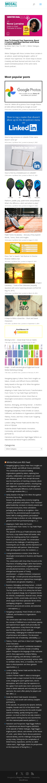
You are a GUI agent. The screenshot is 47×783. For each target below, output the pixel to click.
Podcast (7, 48)
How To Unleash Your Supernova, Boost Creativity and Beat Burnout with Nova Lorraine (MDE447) (22, 42)
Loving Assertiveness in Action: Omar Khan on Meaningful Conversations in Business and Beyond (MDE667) (23, 398)
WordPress (23, 780)
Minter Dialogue (33, 46)
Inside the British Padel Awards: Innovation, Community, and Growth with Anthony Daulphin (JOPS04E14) (21, 431)
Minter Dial (11, 46)
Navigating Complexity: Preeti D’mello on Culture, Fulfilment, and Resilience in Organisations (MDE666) (23, 614)
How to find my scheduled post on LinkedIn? (20, 173)
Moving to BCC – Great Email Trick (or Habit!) (21, 340)
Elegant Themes (23, 777)
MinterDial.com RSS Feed (18, 462)
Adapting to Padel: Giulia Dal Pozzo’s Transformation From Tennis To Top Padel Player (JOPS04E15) (24, 526)
